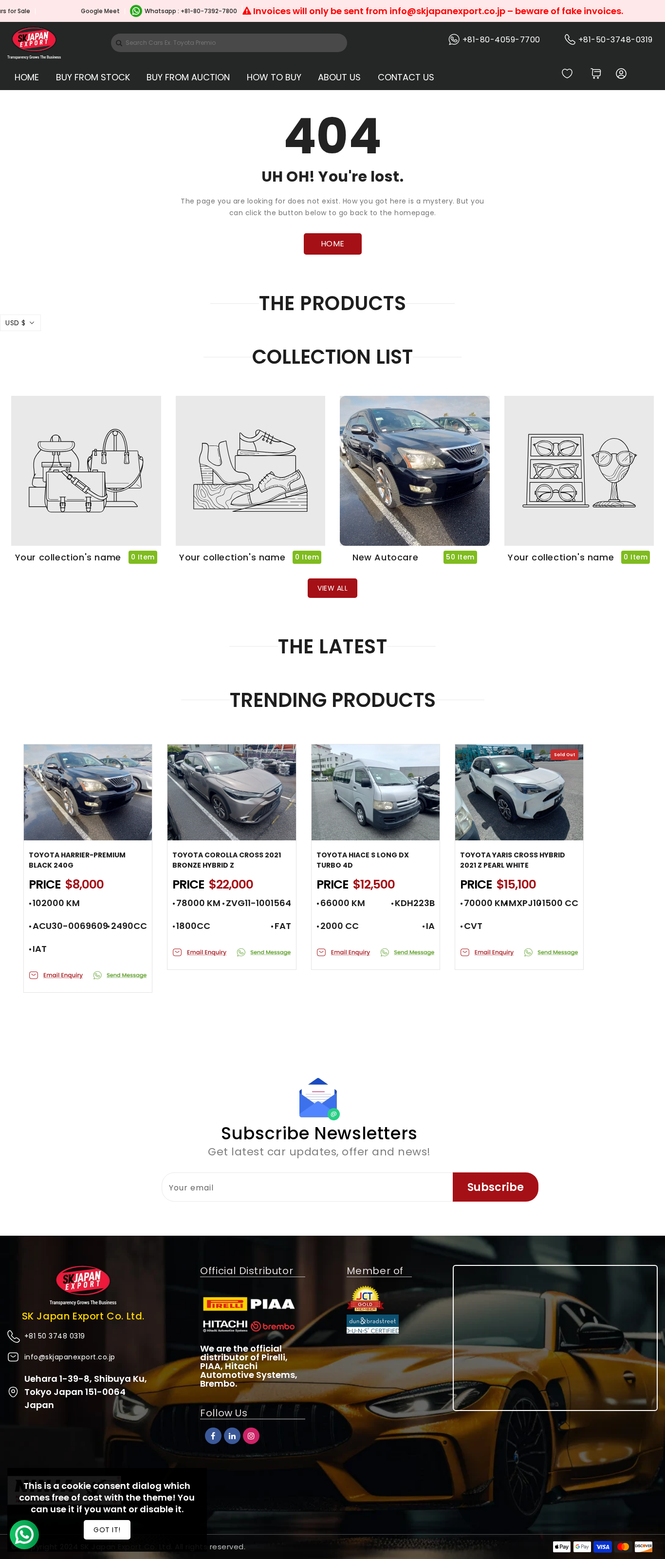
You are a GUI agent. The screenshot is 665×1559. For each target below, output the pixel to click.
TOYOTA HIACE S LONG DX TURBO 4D (362, 860)
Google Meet (62, 11)
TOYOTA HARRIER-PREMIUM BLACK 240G (77, 860)
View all (332, 588)
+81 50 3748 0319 (54, 1336)
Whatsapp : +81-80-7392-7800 (153, 11)
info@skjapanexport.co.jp (69, 1357)
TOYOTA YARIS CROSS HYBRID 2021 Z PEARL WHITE (512, 860)
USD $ (15, 323)
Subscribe (495, 1187)
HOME (333, 243)
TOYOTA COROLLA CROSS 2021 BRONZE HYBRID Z (226, 860)
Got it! (107, 1530)
